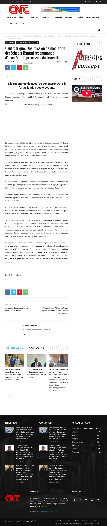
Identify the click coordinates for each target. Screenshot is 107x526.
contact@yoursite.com (48, 512)
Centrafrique (12, 93)
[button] (99, 30)
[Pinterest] (19, 67)
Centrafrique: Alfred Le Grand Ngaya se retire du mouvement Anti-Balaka (55, 311)
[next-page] (11, 395)
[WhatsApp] (25, 67)
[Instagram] (89, 1)
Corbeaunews (16, 62)
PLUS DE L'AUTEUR (36, 347)
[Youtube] (100, 1)
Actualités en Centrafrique (32, 36)
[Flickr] (86, 500)
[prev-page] (6, 395)
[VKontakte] (98, 500)
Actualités (16, 36)
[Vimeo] (96, 1)
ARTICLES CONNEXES (16, 347)
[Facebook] (85, 1)
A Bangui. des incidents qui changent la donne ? (16, 309)
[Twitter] (93, 1)
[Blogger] (74, 500)
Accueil (7, 36)
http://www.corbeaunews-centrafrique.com (36, 329)
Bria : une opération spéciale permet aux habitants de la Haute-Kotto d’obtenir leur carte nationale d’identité (14, 374)
